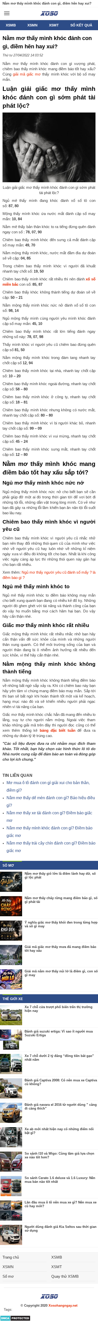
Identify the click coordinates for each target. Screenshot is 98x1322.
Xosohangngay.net (62, 1305)
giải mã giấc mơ (27, 74)
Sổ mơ (8, 1276)
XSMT (54, 25)
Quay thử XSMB (65, 1276)
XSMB (11, 25)
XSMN (32, 25)
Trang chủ (11, 1257)
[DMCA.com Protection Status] (15, 1320)
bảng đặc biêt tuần (57, 730)
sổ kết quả (81, 25)
